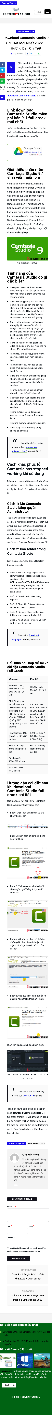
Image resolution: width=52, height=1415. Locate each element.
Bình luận (11, 1206)
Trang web (11, 1237)
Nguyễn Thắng (32, 1154)
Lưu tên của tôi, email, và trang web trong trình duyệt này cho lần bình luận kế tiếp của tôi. (26, 1249)
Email (31, 1226)
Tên (9, 1226)
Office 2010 (28, 1096)
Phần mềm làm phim (26, 32)
